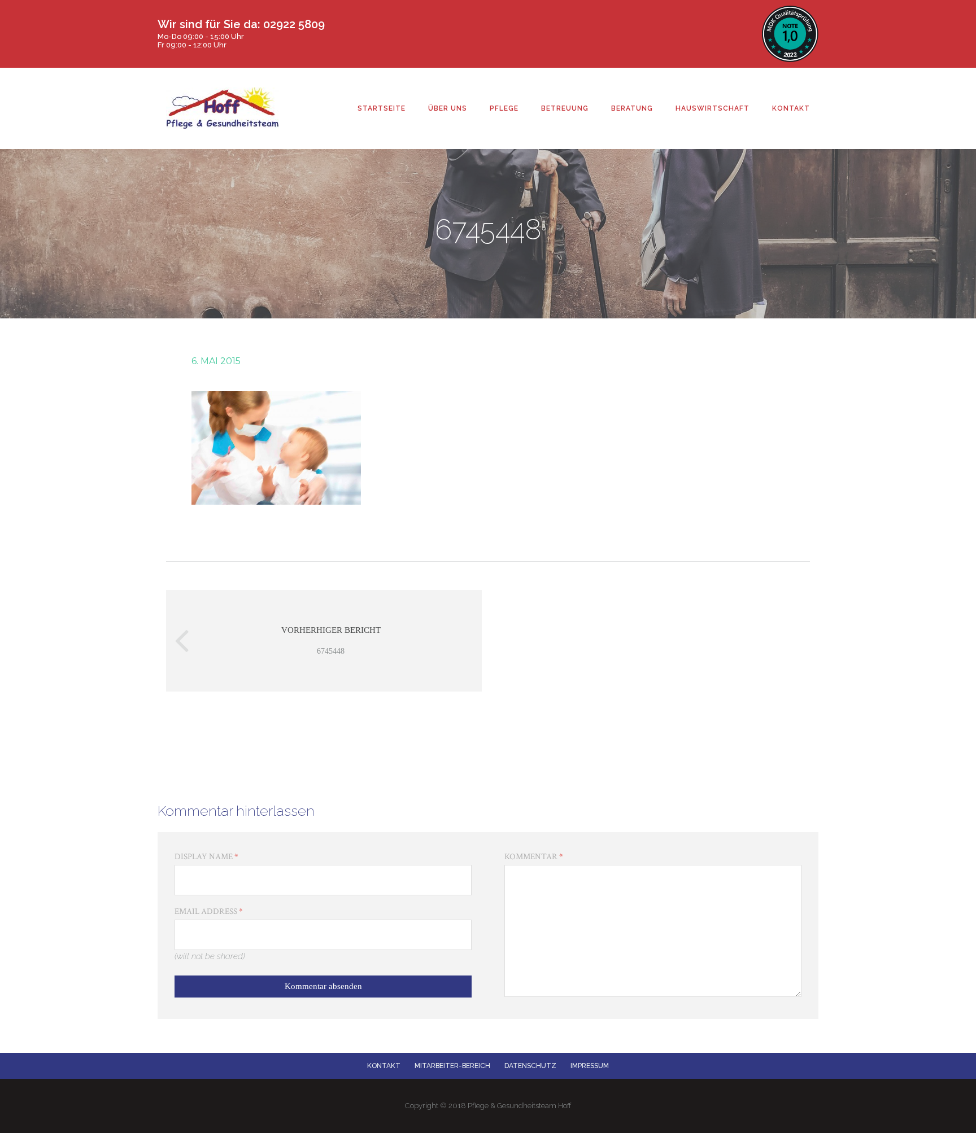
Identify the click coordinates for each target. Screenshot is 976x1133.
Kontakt (383, 1066)
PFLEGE (504, 108)
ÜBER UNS (447, 108)
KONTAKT (791, 108)
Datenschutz (530, 1066)
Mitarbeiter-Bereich (452, 1066)
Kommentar (533, 856)
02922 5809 (294, 24)
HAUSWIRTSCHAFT (713, 108)
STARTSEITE (382, 108)
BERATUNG (632, 108)
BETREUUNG (565, 108)
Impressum (589, 1066)
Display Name (206, 856)
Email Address (209, 911)
